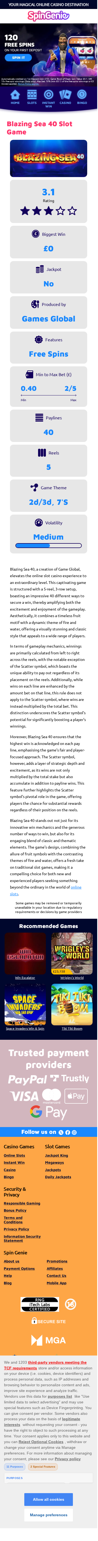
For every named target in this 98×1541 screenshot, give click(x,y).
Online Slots (14, 1155)
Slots (32, 102)
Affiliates (55, 1268)
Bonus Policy (15, 1210)
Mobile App (56, 1283)
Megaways (54, 1162)
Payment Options (19, 1268)
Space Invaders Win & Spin (25, 1028)
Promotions (57, 1261)
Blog (8, 1283)
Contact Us (56, 1275)
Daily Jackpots (58, 1177)
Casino (65, 102)
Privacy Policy (16, 1229)
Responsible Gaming (22, 1203)
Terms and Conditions (13, 1219)
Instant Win (48, 104)
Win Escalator (25, 977)
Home (15, 102)
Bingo (82, 102)
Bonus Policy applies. (28, 83)
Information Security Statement (22, 1238)
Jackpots (53, 1170)
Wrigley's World (72, 977)
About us (11, 1261)
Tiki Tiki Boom (72, 1028)
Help (8, 1275)
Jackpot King (56, 1155)
